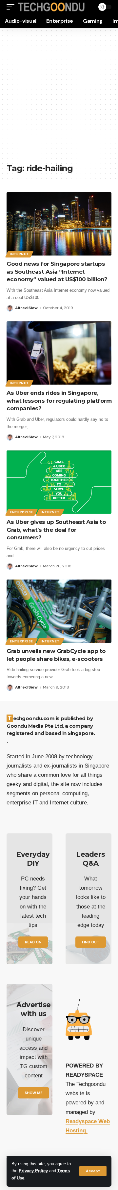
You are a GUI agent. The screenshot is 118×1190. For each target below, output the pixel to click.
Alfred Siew (26, 308)
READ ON (33, 942)
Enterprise (21, 512)
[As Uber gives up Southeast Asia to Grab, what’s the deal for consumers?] (59, 482)
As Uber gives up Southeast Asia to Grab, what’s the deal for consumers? (56, 530)
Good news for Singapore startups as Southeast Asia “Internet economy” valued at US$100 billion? (57, 271)
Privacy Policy (33, 1171)
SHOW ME (34, 1093)
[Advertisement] (59, 99)
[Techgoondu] (51, 7)
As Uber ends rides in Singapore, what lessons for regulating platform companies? (59, 401)
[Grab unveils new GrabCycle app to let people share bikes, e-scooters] (59, 611)
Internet (19, 254)
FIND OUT (90, 942)
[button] (93, 1171)
